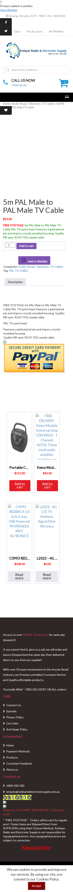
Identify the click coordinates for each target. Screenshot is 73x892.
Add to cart (26, 246)
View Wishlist (8, 10)
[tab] (15, 282)
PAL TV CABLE (18, 270)
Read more (19, 576)
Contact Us (13, 705)
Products (12, 757)
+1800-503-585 (19, 85)
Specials (11, 711)
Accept (36, 886)
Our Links (12, 723)
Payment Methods (18, 751)
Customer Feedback (19, 763)
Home (6, 103)
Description (15, 282)
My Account (34, 31)
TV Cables (48, 103)
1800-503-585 (15, 785)
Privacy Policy (15, 717)
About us (12, 769)
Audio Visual (19, 103)
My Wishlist (56, 31)
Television (34, 103)
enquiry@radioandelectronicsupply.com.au (33, 791)
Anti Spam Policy (16, 729)
